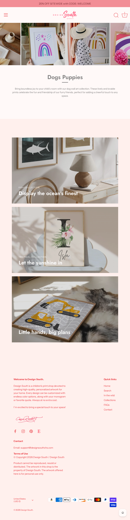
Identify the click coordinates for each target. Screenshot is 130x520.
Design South (26, 510)
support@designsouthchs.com (37, 447)
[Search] (116, 15)
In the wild (109, 395)
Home (107, 385)
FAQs (107, 404)
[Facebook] (15, 431)
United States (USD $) (20, 500)
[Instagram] (23, 431)
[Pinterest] (31, 431)
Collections (110, 400)
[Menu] (6, 15)
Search (107, 390)
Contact (108, 409)
